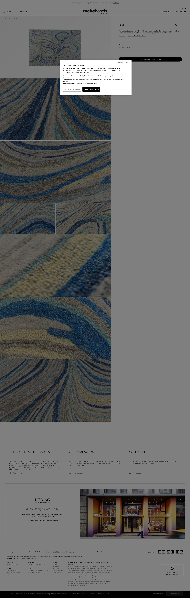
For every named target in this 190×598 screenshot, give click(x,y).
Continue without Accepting (122, 62)
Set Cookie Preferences (72, 89)
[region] (96, 77)
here (71, 83)
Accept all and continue (91, 89)
